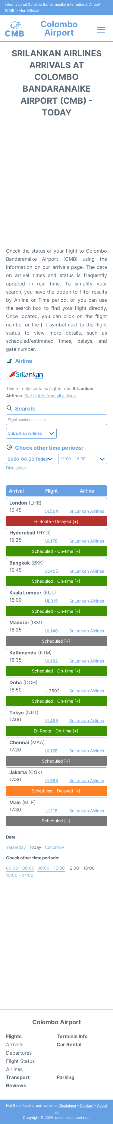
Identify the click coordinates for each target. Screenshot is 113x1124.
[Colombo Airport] (14, 28)
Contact (86, 1105)
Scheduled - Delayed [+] (56, 790)
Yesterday (16, 847)
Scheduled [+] (56, 641)
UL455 (51, 720)
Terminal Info (72, 1036)
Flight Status (20, 1061)
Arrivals (14, 1044)
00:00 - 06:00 (20, 868)
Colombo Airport (59, 28)
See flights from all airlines (50, 395)
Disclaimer (67, 1105)
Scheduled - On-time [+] (56, 551)
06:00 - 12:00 (51, 868)
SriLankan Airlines (86, 511)
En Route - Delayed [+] (55, 521)
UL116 (52, 810)
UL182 (51, 660)
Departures (19, 1053)
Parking (65, 1077)
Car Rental (69, 1044)
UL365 (51, 780)
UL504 (51, 511)
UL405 (51, 571)
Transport (18, 1077)
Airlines (14, 1069)
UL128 (51, 750)
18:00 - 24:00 (19, 875)
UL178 (51, 540)
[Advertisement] (56, 184)
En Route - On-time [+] (56, 730)
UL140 (51, 630)
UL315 (51, 600)
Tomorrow (54, 847)
